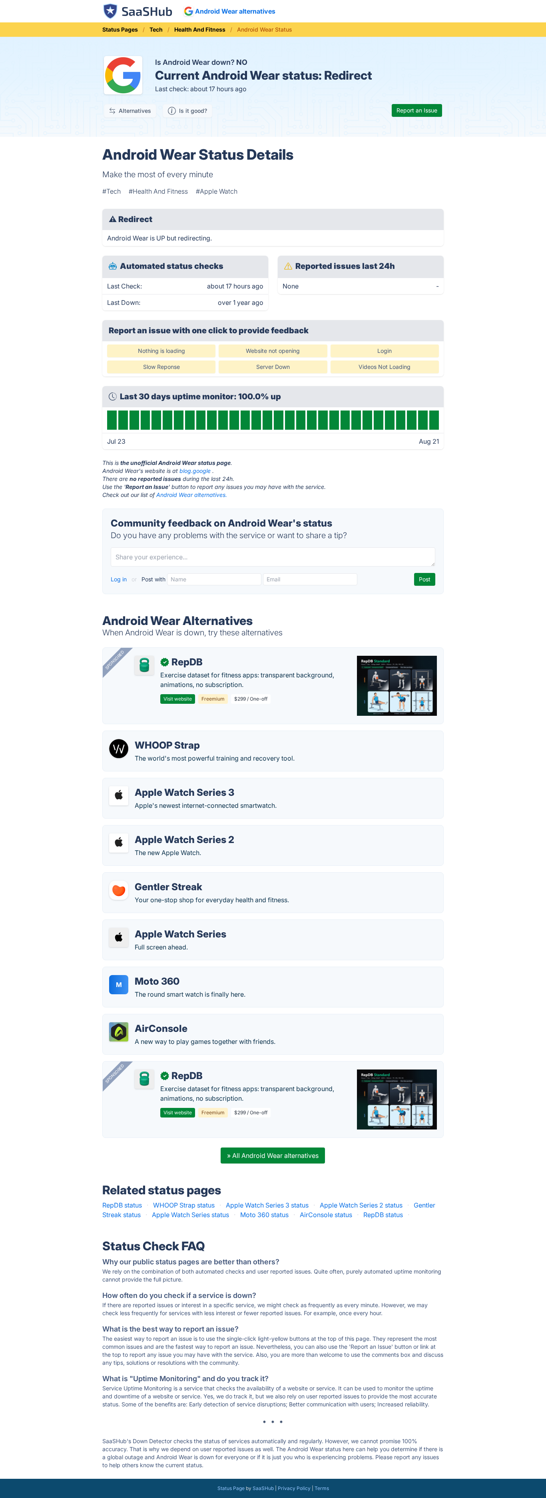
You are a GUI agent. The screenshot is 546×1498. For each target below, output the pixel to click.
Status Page (231, 1488)
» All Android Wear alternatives (273, 1156)
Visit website (177, 699)
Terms (322, 1488)
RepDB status (122, 1205)
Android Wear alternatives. (191, 494)
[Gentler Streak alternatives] (118, 890)
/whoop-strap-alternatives (148, 736)
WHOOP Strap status (184, 1205)
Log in (119, 579)
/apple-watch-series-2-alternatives (161, 830)
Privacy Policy (294, 1488)
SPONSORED (114, 659)
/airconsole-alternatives (144, 1019)
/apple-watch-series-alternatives (158, 925)
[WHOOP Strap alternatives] (118, 748)
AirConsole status (326, 1215)
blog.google (195, 470)
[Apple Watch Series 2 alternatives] (118, 843)
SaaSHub (263, 1488)
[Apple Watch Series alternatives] (118, 937)
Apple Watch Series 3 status (267, 1205)
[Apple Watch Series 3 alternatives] (118, 795)
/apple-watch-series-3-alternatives (161, 783)
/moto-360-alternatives (144, 972)
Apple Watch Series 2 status (361, 1205)
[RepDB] (144, 665)
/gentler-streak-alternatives (149, 877)
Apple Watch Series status (190, 1215)
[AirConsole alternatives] (118, 1031)
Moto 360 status (264, 1215)
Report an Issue (417, 110)
